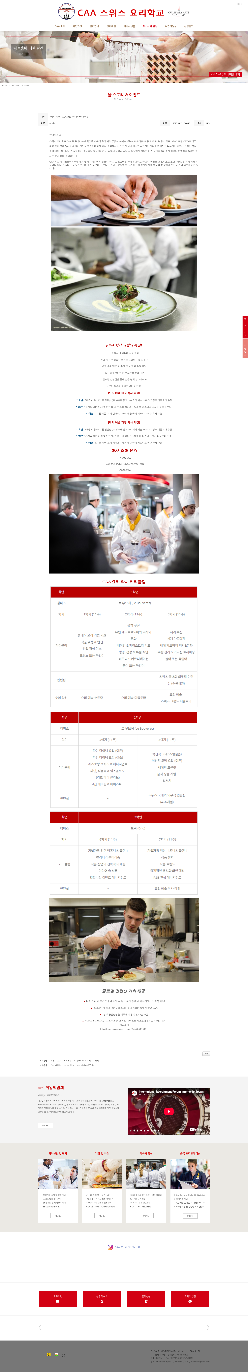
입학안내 (94, 26)
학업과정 (77, 26)
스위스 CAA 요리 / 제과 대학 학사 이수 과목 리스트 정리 (75, 1060)
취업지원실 (171, 26)
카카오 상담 (190, 1296)
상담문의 (188, 26)
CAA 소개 (60, 26)
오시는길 (245, 330)
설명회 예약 (102, 1296)
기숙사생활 (129, 26)
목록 (206, 1054)
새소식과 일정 (150, 26)
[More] (58, 1174)
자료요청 (58, 1296)
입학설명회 (245, 348)
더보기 (20, 54)
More (45, 1125)
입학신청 (146, 1296)
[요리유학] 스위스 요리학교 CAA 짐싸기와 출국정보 (73, 1065)
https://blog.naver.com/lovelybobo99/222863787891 (124, 1029)
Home (4, 85)
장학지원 (111, 26)
